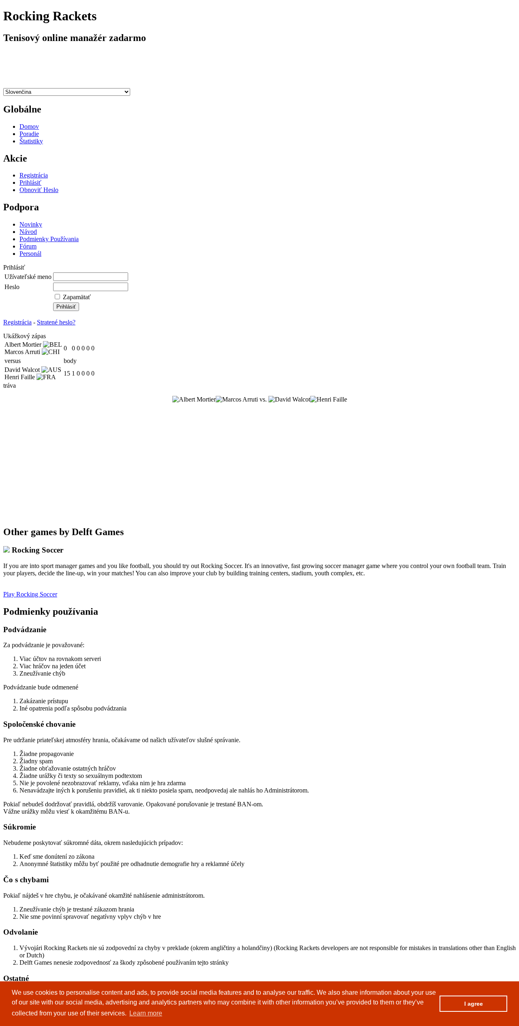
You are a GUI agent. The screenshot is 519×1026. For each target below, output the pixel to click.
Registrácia (33, 175)
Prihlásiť (30, 182)
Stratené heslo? (56, 322)
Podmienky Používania (49, 238)
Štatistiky (31, 141)
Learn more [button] (145, 1013)
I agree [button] (473, 1003)
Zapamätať (77, 297)
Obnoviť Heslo (38, 189)
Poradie (29, 133)
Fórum (27, 246)
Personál (30, 253)
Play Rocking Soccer (30, 594)
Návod (28, 231)
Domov (29, 126)
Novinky (30, 224)
